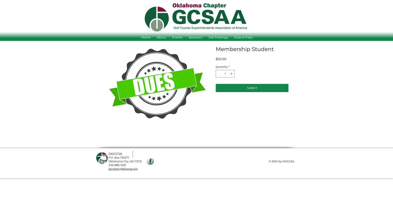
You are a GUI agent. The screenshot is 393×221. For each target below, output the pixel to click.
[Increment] (231, 73)
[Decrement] (218, 73)
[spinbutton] (225, 73)
